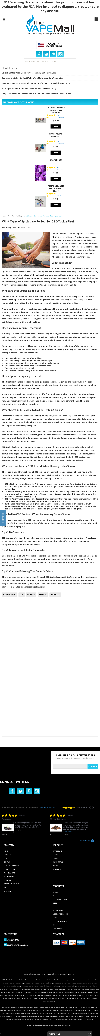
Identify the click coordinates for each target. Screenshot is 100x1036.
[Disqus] (50, 633)
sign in (55, 855)
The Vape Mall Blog (15, 216)
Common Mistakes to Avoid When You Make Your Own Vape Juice (32, 78)
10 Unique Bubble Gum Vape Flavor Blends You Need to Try (29, 88)
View (56, 126)
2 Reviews (61, 142)
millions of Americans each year (79, 237)
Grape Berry (56, 160)
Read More (46, 832)
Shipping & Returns (11, 884)
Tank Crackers (9, 873)
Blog (6, 887)
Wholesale (8, 880)
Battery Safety (9, 877)
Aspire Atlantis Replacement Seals (56, 188)
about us (7, 855)
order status (58, 862)
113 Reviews (60, 169)
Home (4, 216)
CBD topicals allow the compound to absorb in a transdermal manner (34, 447)
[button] (90, 807)
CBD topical (69, 253)
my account (57, 851)
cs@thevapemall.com (17, 945)
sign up (55, 858)
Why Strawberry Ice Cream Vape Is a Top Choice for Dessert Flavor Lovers (36, 93)
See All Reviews (47, 807)
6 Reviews (61, 116)
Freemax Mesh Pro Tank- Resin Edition (56, 110)
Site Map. (71, 974)
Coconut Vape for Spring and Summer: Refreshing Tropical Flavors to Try (36, 83)
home (6, 851)
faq (5, 858)
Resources (8, 891)
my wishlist (57, 869)
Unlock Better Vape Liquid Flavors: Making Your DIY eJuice (29, 73)
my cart (56, 866)
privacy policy (9, 869)
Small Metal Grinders (55, 135)
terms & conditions (12, 866)
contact (7, 862)
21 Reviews (60, 195)
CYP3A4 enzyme (15, 580)
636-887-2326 (13, 940)
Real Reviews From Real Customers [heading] (20, 807)
